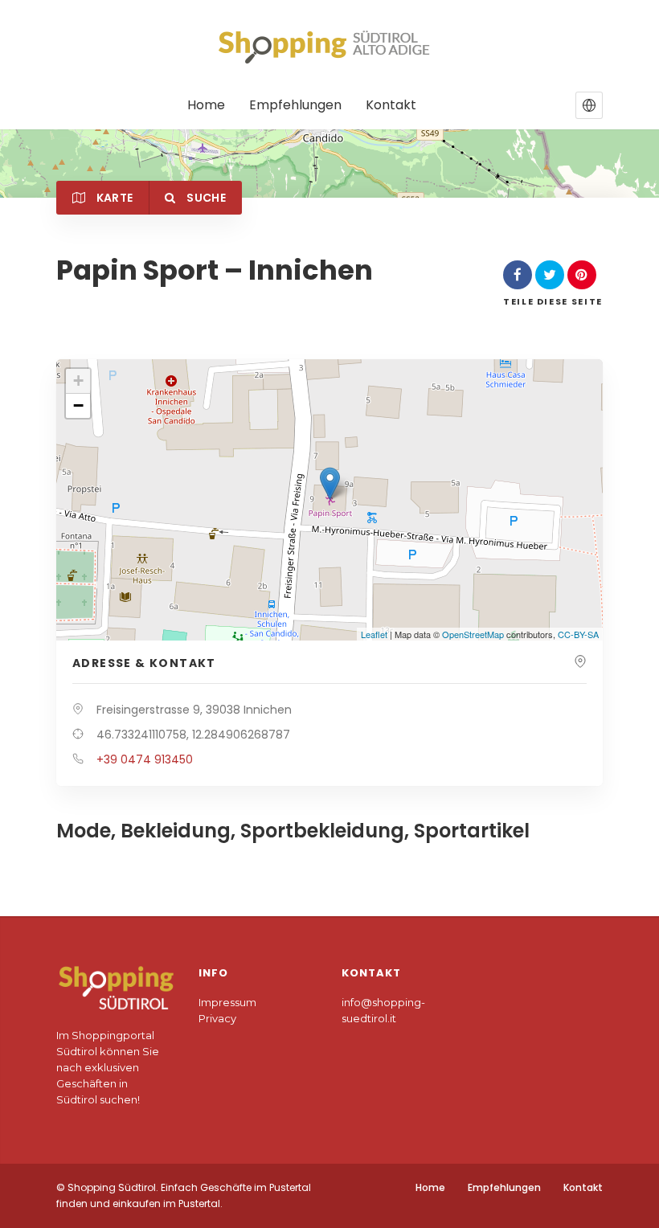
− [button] (78, 405)
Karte (113, 198)
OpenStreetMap (473, 634)
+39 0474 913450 (144, 759)
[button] (589, 105)
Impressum (227, 1002)
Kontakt (391, 105)
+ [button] (78, 380)
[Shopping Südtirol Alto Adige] (329, 46)
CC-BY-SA (578, 634)
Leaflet (374, 634)
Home (206, 105)
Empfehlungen (295, 105)
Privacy (217, 1018)
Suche (205, 198)
